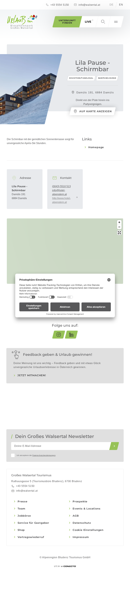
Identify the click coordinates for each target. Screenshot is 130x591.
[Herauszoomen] (119, 227)
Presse (22, 501)
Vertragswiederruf (31, 537)
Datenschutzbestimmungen (43, 455)
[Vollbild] (119, 232)
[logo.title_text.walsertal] (22, 22)
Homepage (96, 147)
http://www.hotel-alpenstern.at (61, 200)
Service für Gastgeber (33, 522)
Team (21, 508)
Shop (21, 529)
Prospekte (80, 501)
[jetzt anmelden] (114, 446)
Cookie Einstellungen (88, 529)
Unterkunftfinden (67, 21)
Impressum (81, 537)
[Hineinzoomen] (119, 222)
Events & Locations (86, 508)
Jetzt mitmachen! (31, 375)
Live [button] (88, 21)
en (121, 4)
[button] (103, 21)
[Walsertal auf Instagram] (58, 335)
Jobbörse (24, 515)
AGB (76, 515)
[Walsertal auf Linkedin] (71, 335)
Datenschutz (82, 522)
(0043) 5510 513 (61, 186)
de (112, 4)
